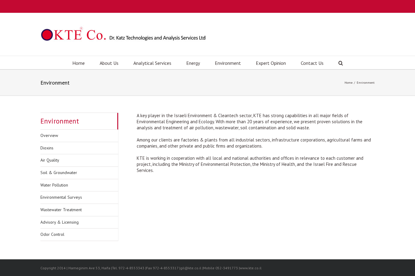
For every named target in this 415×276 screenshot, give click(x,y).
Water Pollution (54, 185)
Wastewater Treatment (61, 209)
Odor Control (52, 234)
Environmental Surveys (61, 197)
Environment (59, 121)
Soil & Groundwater (58, 172)
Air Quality (49, 160)
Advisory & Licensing (59, 222)
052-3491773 (226, 268)
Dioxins (46, 148)
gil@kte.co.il (190, 268)
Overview (49, 135)
